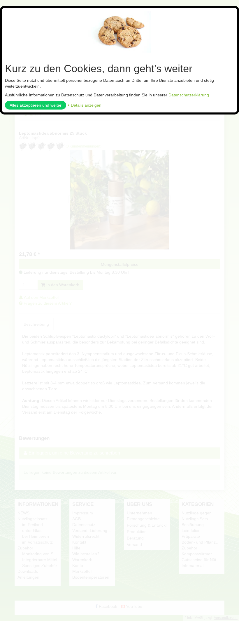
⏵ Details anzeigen (84, 105)
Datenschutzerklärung (188, 95)
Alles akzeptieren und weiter (35, 105)
